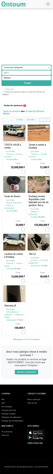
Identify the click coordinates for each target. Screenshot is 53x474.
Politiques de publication (11, 417)
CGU (3, 403)
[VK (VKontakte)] (32, 452)
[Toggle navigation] (48, 4)
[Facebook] (29, 448)
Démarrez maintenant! (26, 372)
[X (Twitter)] (32, 448)
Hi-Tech (34, 260)
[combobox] (26, 78)
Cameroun (10, 89)
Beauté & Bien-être (14, 203)
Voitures (10, 154)
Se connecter (6, 432)
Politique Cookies (8, 414)
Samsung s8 (10, 305)
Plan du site (32, 403)
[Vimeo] (29, 452)
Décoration (33, 214)
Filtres (19, 120)
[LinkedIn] (39, 448)
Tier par (30, 120)
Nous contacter (33, 399)
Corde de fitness (12, 196)
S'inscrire (5, 435)
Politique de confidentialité (12, 421)
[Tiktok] (43, 448)
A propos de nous (8, 410)
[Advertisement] (26, 27)
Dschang (10, 159)
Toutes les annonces (14, 105)
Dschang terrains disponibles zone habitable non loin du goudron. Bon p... (38, 201)
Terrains (34, 154)
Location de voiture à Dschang (13, 255)
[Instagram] (36, 448)
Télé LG (32, 253)
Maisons (34, 212)
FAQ (3, 399)
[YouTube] (46, 448)
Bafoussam (36, 266)
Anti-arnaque (6, 407)
